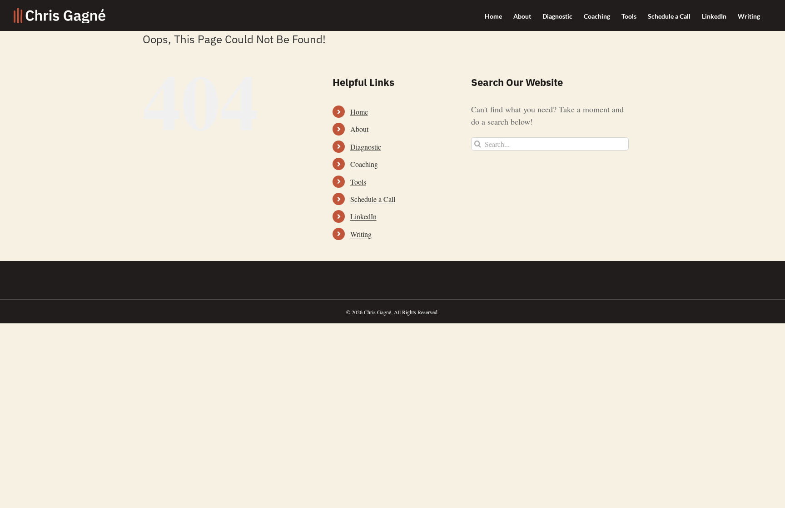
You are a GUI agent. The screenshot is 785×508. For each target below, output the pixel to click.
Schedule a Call (372, 199)
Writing (361, 234)
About (359, 129)
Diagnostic (365, 146)
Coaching (364, 164)
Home (359, 111)
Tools (358, 181)
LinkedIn (363, 216)
